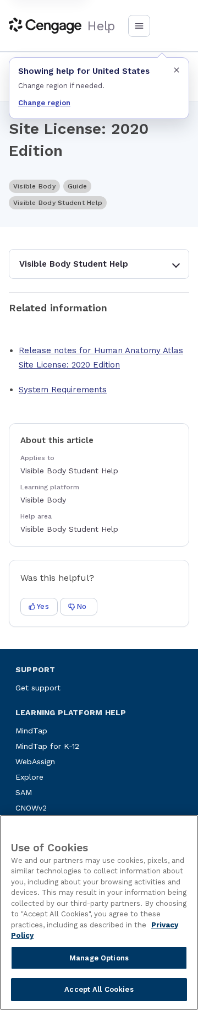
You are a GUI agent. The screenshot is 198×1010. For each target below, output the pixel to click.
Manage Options (99, 958)
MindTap (31, 730)
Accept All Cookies (98, 989)
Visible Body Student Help (73, 264)
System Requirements (63, 390)
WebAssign (35, 761)
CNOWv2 (31, 807)
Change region (44, 103)
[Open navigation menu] (139, 26)
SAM (23, 792)
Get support (38, 687)
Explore (29, 777)
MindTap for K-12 (47, 746)
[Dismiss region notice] (176, 70)
